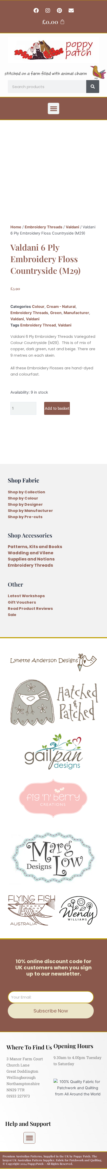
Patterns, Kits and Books (35, 547)
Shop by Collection (26, 492)
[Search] (92, 86)
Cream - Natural (61, 306)
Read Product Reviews (30, 608)
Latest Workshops (26, 595)
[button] (53, 108)
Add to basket (57, 408)
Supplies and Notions (31, 559)
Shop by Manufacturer (30, 510)
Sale (12, 614)
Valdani (72, 227)
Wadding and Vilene (30, 553)
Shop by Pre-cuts (25, 516)
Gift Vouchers (22, 602)
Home (15, 227)
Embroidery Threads (43, 227)
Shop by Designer (25, 504)
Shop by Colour (23, 498)
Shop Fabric (23, 480)
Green (56, 312)
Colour (38, 306)
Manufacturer (76, 312)
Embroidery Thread (38, 325)
